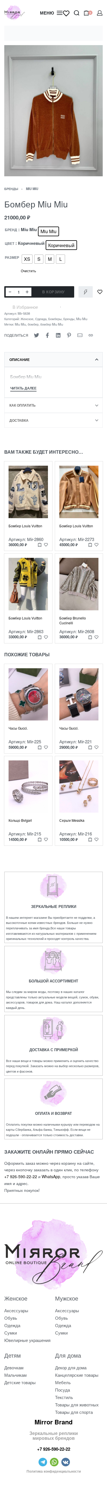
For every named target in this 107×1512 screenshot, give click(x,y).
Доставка (19, 420)
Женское (27, 318)
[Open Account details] (100, 13)
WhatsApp (51, 1176)
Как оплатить (22, 405)
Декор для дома (70, 1367)
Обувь (10, 1318)
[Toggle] (23, 388)
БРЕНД (11, 230)
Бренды (11, 188)
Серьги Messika (71, 820)
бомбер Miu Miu (51, 324)
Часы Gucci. (18, 728)
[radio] (48, 231)
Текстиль (64, 1397)
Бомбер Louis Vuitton (25, 525)
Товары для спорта (74, 1412)
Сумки (10, 1333)
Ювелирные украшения (27, 1340)
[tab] (53, 359)
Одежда (41, 318)
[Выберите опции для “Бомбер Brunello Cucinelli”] (90, 637)
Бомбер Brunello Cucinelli (72, 620)
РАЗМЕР (12, 257)
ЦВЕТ (9, 243)
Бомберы (55, 318)
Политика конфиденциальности (54, 1471)
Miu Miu (32, 188)
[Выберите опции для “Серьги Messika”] (90, 839)
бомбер (33, 324)
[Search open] (77, 13)
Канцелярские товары (76, 1375)
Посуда (62, 1390)
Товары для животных (77, 1405)
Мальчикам (15, 1375)
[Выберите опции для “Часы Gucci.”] (40, 747)
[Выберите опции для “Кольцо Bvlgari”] (40, 839)
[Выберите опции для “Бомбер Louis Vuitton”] (40, 545)
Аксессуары (16, 1310)
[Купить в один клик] (85, 292)
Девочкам (13, 1367)
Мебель (63, 1382)
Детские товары (20, 1382)
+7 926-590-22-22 (20, 1176)
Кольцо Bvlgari (20, 820)
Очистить (28, 270)
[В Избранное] (100, 292)
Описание (19, 359)
